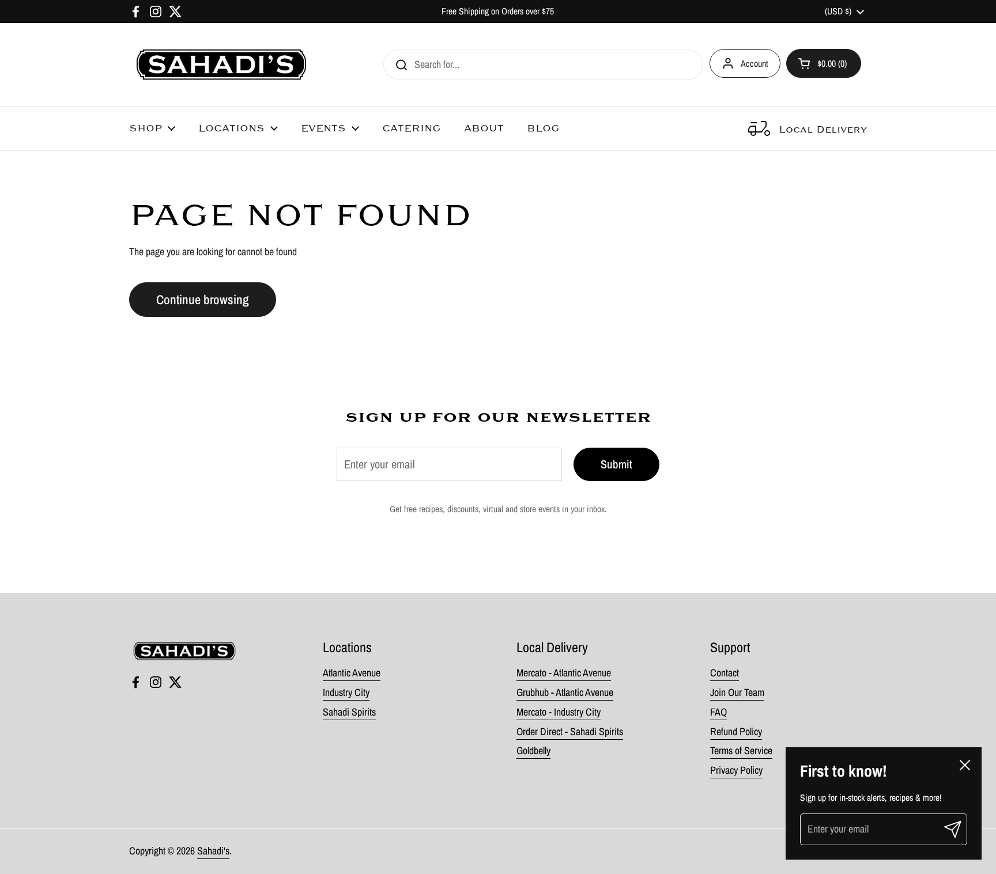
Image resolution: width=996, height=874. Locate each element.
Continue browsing (202, 299)
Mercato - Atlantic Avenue (563, 672)
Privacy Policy (736, 770)
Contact (724, 672)
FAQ (718, 712)
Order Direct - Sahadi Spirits (569, 731)
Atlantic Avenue (351, 672)
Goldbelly (533, 750)
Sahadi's (213, 850)
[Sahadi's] (221, 64)
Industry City (346, 692)
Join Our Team (737, 692)
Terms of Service (741, 750)
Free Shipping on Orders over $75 (498, 11)
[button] (823, 63)
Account (754, 63)
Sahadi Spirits (349, 712)
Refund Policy (736, 731)
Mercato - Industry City (558, 712)
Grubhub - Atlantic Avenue (564, 692)
